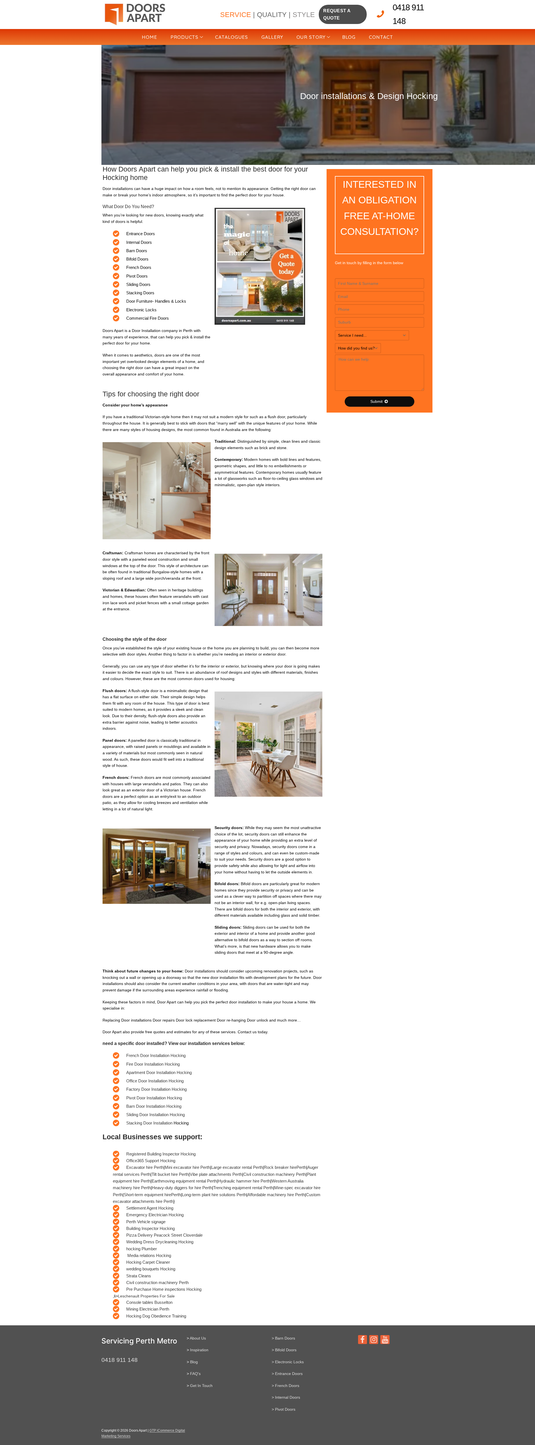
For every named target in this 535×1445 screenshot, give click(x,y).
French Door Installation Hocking (156, 1055)
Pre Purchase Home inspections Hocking (163, 1289)
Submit (377, 401)
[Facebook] (362, 1339)
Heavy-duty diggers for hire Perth (182, 1187)
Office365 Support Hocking (150, 1160)
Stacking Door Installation (150, 1123)
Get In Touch (201, 1385)
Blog (194, 1362)
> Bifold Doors (284, 1350)
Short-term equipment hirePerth (152, 1194)
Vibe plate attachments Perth (216, 1174)
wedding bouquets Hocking (150, 1268)
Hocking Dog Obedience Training (156, 1316)
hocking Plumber (141, 1248)
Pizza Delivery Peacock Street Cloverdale (164, 1235)
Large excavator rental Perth (237, 1167)
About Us (198, 1338)
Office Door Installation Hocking (155, 1080)
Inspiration (199, 1350)
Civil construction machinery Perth (274, 1174)
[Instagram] (373, 1339)
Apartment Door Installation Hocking (159, 1072)
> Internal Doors (286, 1397)
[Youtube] (384, 1339)
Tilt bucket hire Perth (170, 1174)
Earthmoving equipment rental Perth (184, 1181)
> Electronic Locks (288, 1362)
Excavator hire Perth (145, 1167)
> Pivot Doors (283, 1409)
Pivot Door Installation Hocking (154, 1097)
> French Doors (285, 1385)
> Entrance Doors (287, 1373)
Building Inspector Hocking (150, 1228)
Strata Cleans (138, 1275)
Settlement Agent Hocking (149, 1208)
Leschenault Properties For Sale (146, 1296)
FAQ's (195, 1373)
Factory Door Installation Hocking (156, 1089)
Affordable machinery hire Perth (276, 1194)
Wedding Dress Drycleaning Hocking (159, 1241)
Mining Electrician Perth (147, 1309)
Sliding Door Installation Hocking (155, 1114)
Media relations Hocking (148, 1255)
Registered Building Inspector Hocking (161, 1154)
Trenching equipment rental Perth (243, 1187)
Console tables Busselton (149, 1302)
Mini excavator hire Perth (187, 1167)
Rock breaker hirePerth (285, 1167)
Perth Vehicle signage (146, 1221)
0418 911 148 (408, 14)
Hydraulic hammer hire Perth (244, 1181)
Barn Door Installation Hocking (153, 1106)
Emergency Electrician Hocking (155, 1214)
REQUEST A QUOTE (337, 14)
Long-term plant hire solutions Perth (214, 1194)
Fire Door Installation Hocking (153, 1064)
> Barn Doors (283, 1338)
